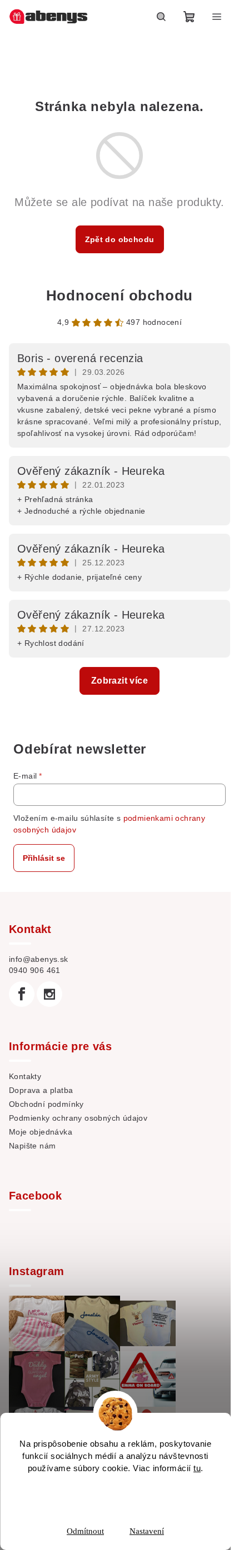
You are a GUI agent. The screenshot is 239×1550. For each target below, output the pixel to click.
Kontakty (25, 1076)
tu (197, 1468)
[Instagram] (49, 994)
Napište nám (32, 1145)
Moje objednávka (40, 1131)
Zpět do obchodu (120, 239)
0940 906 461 (35, 970)
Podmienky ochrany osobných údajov (78, 1117)
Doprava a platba (41, 1090)
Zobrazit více (119, 680)
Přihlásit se (44, 858)
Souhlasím (122, 1496)
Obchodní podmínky (46, 1104)
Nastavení (147, 1531)
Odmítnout (85, 1531)
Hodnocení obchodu (119, 295)
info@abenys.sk (38, 959)
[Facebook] (21, 994)
